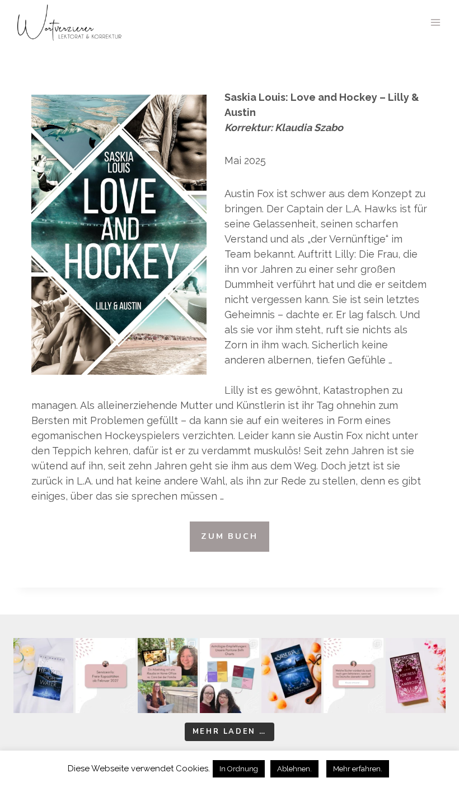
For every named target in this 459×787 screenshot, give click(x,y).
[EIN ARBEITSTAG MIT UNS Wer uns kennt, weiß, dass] (168, 675)
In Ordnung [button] (238, 769)
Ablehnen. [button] (294, 769)
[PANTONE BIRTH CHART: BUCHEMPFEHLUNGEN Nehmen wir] (230, 675)
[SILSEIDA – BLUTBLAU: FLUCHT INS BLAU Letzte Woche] (291, 675)
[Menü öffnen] (435, 22)
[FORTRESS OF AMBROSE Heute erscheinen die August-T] (416, 675)
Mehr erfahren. (357, 769)
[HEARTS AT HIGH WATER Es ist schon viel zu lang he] (43, 675)
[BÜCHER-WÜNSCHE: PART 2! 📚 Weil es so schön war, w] (353, 675)
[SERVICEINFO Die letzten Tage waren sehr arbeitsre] (105, 675)
